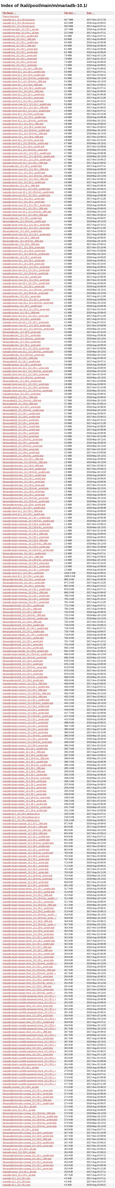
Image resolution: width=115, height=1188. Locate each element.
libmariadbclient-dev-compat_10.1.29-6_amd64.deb (28, 1142)
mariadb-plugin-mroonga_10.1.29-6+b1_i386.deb (27, 543)
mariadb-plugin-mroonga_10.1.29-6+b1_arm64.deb (28, 550)
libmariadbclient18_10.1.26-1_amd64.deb (23, 605)
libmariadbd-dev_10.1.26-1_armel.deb (22, 296)
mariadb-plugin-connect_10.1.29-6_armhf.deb (25, 732)
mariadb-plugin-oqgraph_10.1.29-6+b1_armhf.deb (27, 879)
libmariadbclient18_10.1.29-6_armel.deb (23, 670)
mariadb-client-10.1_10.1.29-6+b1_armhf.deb (25, 120)
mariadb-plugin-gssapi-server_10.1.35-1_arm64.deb (28, 892)
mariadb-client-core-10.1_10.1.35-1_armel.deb (26, 368)
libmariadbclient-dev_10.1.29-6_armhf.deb (24, 491)
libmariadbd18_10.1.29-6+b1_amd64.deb (23, 410)
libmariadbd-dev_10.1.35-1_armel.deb (22, 345)
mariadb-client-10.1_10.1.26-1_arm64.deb (23, 94)
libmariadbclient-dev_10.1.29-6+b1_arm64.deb (26, 501)
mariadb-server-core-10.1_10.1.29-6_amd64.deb (27, 159)
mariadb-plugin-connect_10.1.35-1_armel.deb (25, 739)
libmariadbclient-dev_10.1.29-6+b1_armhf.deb (26, 488)
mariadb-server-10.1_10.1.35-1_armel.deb (24, 286)
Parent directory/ (11, 16)
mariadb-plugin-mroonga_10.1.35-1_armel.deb (26, 570)
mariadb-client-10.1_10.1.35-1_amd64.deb (24, 508)
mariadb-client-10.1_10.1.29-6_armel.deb (23, 140)
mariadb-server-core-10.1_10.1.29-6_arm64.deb (26, 325)
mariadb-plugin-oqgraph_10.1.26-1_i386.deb (25, 827)
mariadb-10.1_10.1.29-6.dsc (17, 1181)
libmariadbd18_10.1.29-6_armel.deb (21, 449)
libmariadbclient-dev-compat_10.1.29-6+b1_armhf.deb (30, 1123)
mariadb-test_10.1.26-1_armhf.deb (20, 59)
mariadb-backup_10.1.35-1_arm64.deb (22, 365)
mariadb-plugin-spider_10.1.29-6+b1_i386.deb (26, 758)
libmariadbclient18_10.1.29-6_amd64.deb (23, 625)
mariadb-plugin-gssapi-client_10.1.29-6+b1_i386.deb (29, 970)
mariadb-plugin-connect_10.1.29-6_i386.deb (25, 696)
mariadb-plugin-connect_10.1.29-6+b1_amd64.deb (28, 703)
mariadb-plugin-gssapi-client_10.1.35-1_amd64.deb (28, 944)
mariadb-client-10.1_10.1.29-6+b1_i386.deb (24, 81)
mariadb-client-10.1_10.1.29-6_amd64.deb (24, 75)
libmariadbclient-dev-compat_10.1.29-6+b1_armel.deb (30, 1126)
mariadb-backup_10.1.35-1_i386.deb (21, 312)
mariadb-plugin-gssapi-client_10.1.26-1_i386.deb (27, 1032)
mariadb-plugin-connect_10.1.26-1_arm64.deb (26, 710)
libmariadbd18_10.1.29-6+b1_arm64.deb (23, 456)
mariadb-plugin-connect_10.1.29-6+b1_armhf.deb (27, 735)
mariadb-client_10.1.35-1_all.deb (19, 1110)
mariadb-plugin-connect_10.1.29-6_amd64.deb (26, 706)
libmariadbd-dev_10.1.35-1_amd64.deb (22, 218)
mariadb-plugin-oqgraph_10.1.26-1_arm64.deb (26, 849)
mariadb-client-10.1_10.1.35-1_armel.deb (23, 576)
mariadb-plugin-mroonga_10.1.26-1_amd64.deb (26, 589)
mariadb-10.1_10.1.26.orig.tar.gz (19, 26)
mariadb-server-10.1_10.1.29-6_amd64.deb (24, 127)
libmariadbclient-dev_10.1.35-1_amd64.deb (24, 475)
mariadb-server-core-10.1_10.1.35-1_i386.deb (25, 169)
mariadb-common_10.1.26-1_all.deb (21, 1129)
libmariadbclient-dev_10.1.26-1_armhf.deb (24, 586)
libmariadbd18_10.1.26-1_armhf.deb (21, 420)
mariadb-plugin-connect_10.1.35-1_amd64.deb (26, 700)
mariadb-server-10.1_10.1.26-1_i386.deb (23, 91)
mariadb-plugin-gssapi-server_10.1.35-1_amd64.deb (29, 888)
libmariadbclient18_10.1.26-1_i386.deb (22, 609)
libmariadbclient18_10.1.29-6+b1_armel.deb (25, 667)
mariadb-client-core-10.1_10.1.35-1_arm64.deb (26, 283)
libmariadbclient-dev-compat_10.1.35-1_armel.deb (28, 1090)
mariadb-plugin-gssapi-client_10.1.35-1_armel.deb (28, 967)
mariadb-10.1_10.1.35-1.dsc (17, 1185)
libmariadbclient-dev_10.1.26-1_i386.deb (23, 557)
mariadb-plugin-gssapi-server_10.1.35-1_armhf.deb (28, 908)
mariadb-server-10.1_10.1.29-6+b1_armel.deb (25, 293)
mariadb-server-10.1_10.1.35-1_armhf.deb (24, 260)
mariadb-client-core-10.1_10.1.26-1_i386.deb (25, 163)
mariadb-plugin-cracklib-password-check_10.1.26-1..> (29, 1071)
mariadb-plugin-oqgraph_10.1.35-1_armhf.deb (26, 866)
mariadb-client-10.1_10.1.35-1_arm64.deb (23, 514)
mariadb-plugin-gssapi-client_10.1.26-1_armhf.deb (28, 1048)
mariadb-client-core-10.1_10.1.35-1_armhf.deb (26, 384)
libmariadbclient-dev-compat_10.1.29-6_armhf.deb (28, 1133)
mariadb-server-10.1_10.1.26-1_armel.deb (24, 198)
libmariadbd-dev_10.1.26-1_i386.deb (21, 185)
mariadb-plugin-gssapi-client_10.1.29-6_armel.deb (28, 1006)
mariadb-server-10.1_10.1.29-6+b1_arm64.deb (26, 254)
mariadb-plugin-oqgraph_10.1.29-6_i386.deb (25, 833)
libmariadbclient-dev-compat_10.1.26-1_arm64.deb (28, 1165)
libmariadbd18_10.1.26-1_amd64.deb (21, 361)
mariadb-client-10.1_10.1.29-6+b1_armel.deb (25, 150)
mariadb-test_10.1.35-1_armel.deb (20, 62)
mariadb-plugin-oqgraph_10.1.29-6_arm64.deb (26, 856)
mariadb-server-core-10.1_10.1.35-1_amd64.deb (27, 153)
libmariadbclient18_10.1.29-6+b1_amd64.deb (25, 618)
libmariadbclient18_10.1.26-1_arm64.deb (23, 638)
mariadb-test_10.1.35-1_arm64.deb (20, 52)
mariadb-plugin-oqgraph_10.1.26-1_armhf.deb (26, 885)
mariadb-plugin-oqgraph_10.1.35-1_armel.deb (26, 862)
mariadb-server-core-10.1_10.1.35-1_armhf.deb (26, 267)
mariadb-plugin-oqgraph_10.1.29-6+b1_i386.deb (27, 830)
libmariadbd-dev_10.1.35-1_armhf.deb (22, 335)
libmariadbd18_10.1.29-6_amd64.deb (21, 417)
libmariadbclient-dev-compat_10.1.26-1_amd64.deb (28, 1155)
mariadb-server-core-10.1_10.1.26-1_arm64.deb (26, 234)
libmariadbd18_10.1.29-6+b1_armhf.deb (23, 439)
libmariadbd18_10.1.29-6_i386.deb (20, 404)
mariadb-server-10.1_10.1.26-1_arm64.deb (24, 182)
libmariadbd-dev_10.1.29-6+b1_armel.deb (23, 355)
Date (89, 13)
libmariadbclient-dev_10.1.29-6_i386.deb (23, 465)
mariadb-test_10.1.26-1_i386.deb (19, 39)
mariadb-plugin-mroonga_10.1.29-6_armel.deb (26, 563)
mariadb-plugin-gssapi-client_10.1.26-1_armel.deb (28, 1054)
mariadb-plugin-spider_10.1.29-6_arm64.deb (25, 810)
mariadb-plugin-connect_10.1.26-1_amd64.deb (26, 687)
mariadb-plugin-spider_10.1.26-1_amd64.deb (25, 749)
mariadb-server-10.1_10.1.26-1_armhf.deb (24, 202)
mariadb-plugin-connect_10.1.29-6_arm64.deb (26, 713)
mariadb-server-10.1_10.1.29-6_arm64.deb (24, 251)
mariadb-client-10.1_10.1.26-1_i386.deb (22, 68)
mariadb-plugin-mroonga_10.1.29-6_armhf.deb (26, 530)
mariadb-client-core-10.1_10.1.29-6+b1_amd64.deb (28, 192)
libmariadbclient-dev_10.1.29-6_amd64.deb (24, 469)
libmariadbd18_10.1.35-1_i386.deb (20, 397)
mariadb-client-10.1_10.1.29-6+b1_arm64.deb (25, 143)
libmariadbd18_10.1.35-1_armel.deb (21, 443)
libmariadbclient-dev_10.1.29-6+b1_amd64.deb (26, 472)
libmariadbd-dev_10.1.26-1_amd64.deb (22, 166)
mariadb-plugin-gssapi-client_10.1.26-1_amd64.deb (28, 1022)
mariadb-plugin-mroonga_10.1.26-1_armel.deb (26, 602)
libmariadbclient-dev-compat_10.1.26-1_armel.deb (28, 1168)
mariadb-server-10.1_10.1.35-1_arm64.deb (24, 173)
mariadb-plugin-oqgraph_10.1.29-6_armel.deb (26, 869)
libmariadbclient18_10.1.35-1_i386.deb (22, 612)
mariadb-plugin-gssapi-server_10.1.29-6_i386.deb (27, 921)
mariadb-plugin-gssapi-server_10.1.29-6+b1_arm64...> (30, 914)
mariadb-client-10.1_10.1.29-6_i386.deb (22, 85)
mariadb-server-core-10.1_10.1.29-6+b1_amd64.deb (29, 156)
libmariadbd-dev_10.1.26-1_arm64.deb (22, 277)
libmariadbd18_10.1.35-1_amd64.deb (21, 413)
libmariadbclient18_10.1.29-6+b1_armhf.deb (25, 657)
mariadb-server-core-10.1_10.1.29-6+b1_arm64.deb (28, 329)
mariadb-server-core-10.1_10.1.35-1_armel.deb (26, 299)
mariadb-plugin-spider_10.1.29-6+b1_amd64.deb (27, 765)
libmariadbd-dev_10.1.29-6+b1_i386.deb (23, 241)
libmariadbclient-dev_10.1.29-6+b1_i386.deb (25, 462)
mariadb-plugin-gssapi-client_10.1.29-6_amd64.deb (28, 980)
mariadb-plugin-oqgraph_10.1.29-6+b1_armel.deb (27, 875)
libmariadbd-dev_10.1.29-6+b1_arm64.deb (24, 377)
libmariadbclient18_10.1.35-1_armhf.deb (23, 664)
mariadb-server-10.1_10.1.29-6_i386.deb (23, 137)
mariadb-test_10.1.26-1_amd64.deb (20, 36)
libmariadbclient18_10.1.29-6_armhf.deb (23, 661)
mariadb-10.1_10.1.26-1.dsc (17, 1178)
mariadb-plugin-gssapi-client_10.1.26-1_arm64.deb (28, 1038)
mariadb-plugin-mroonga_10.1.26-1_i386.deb (25, 592)
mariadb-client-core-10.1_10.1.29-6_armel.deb (26, 374)
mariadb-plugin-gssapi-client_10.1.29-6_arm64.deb (28, 989)
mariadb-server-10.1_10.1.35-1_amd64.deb (24, 117)
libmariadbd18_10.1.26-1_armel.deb (21, 423)
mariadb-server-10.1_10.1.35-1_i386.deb (23, 124)
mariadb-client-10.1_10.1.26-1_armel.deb (23, 98)
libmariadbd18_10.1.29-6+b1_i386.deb (22, 400)
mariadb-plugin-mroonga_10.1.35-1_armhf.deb (26, 537)
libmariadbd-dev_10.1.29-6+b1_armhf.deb (23, 338)
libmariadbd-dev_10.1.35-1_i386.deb (21, 238)
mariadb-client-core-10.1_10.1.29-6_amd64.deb (26, 189)
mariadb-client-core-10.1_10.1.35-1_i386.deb (25, 208)
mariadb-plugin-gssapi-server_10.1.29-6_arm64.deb (28, 928)
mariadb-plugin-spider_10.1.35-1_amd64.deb (25, 762)
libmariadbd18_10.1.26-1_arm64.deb (21, 430)
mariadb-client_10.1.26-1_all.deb (19, 1175)
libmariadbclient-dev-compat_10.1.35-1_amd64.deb (28, 1103)
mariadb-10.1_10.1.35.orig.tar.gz (19, 23)
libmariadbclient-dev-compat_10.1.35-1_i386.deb (27, 1100)
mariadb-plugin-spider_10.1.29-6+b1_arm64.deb (27, 807)
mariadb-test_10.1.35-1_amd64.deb (20, 42)
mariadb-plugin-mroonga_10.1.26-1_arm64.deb (26, 596)
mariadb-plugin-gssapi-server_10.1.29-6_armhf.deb (28, 934)
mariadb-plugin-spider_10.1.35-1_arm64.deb (25, 775)
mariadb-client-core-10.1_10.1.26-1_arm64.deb (26, 270)
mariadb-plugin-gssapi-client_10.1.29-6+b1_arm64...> (29, 973)
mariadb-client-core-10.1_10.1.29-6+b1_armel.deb (28, 371)
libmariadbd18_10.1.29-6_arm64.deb (21, 452)
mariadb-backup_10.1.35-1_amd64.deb (22, 306)
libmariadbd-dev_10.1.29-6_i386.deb (21, 244)
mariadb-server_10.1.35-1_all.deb (19, 1106)
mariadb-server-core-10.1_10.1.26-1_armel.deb (26, 228)
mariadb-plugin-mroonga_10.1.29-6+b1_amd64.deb (28, 521)
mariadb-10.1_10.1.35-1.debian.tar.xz (21, 820)
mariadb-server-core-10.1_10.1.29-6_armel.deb (26, 309)
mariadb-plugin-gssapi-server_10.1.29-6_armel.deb (28, 931)
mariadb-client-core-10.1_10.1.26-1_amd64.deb (26, 111)
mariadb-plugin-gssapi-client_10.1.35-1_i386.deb (27, 947)
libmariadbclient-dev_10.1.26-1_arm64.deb (24, 579)
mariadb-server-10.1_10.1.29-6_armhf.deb (24, 247)
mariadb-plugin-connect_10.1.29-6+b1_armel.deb (27, 742)
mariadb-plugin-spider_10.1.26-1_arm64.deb (25, 804)
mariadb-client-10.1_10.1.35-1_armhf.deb (23, 573)
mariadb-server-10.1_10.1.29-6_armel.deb (24, 264)
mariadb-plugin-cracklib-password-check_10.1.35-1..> (29, 996)
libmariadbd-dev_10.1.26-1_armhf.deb (22, 319)
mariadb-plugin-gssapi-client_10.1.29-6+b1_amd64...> (30, 963)
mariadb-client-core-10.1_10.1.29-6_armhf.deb (26, 387)
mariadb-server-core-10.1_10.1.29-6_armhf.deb (26, 280)
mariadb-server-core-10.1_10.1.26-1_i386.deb (25, 107)
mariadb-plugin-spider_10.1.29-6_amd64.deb (25, 755)
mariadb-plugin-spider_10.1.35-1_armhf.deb (24, 784)
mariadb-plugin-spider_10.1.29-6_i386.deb (24, 771)
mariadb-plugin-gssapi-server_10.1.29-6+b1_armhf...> (29, 924)
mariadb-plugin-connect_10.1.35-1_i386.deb (25, 690)
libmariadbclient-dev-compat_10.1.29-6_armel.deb (28, 1146)
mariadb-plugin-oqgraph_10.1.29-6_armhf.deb (26, 882)
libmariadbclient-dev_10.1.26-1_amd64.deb (24, 553)
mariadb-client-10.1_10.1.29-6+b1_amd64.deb (26, 78)
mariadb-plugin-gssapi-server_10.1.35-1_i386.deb (27, 895)
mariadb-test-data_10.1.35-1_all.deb (21, 29)
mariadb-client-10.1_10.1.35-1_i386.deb (22, 511)
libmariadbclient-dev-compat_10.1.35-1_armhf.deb (28, 1094)
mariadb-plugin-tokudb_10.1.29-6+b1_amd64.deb (27, 654)
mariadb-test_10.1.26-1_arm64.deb (20, 49)
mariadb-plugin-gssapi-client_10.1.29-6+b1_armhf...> (29, 993)
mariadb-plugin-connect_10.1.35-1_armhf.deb (25, 722)
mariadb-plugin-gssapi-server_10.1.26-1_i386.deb (27, 950)
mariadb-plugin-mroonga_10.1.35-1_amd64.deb (26, 518)
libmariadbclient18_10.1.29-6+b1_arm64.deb (25, 677)
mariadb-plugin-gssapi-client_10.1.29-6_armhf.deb (28, 1015)
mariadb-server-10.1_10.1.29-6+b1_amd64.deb (26, 130)
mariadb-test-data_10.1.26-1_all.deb (21, 33)
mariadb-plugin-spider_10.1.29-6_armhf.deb (24, 781)
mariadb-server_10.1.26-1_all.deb (19, 1172)
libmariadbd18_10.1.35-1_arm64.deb (21, 426)
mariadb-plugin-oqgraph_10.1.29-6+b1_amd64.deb (28, 843)
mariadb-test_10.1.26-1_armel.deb (20, 55)
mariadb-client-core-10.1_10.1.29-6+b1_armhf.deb (28, 390)
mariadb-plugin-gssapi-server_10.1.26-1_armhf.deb (28, 957)
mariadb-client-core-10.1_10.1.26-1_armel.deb (26, 316)
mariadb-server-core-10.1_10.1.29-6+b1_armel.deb (28, 303)
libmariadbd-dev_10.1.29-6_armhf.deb (22, 342)
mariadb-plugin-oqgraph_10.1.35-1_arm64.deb (26, 859)
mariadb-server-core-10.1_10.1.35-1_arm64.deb (26, 205)
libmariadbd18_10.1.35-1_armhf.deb (21, 433)
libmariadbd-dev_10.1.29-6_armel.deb (22, 332)
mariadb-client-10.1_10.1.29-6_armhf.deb (23, 114)
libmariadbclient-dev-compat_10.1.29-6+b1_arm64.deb (30, 1120)
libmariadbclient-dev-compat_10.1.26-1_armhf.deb (28, 1162)
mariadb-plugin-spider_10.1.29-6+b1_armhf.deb (26, 778)
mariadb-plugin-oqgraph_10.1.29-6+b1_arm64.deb (28, 853)
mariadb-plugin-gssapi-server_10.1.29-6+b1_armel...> (29, 918)
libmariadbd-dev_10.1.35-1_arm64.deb (22, 257)
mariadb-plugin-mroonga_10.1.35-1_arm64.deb (26, 566)
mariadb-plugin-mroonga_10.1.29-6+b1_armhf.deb (28, 527)
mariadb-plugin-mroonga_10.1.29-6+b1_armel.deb (28, 560)
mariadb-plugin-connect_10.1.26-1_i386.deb (25, 683)
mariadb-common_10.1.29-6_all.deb (21, 1087)
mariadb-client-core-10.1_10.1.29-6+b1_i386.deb (27, 212)
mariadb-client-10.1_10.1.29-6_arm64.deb (23, 146)
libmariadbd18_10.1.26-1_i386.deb (20, 358)
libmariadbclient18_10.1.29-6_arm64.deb (23, 680)
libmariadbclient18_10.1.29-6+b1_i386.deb (24, 615)
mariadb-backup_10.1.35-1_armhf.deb (22, 394)
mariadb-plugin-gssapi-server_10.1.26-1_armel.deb (28, 960)
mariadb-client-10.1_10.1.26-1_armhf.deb (23, 101)
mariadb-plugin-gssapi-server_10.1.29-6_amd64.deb (29, 911)
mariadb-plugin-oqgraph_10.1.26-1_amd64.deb (26, 836)
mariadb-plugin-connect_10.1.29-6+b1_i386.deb (27, 693)
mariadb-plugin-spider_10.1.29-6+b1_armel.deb (26, 797)
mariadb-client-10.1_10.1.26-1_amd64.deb (24, 72)
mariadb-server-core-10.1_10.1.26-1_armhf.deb (26, 225)
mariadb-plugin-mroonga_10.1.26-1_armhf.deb (26, 599)
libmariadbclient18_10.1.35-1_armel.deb (23, 674)
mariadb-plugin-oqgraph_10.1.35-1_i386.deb (25, 823)
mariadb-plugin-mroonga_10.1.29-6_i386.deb (25, 540)
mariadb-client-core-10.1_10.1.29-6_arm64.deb (26, 348)
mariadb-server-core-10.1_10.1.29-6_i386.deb (25, 179)
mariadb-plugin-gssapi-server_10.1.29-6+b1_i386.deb (29, 905)
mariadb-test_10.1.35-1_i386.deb (19, 45)
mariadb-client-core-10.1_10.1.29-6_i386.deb (25, 215)
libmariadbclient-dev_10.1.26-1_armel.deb (24, 583)
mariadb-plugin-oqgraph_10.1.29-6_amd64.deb (26, 846)
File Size (68, 13)
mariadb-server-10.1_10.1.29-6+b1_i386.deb (25, 133)
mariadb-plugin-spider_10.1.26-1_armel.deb (24, 788)
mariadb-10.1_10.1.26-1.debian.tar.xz (21, 814)
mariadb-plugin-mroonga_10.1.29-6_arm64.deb (26, 547)
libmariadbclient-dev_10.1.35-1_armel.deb (24, 495)
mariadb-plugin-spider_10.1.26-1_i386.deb (24, 752)
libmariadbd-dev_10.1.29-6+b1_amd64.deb (24, 221)
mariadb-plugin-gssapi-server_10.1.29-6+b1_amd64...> (30, 898)
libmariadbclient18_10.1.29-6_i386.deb (22, 622)
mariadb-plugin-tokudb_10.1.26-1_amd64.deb (25, 628)
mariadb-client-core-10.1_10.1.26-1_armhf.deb (26, 322)
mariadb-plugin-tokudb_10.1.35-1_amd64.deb (25, 635)
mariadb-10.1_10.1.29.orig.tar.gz (19, 20)
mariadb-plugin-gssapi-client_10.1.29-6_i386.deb (27, 986)
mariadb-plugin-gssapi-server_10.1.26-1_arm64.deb (28, 954)
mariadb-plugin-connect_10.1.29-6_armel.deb (25, 745)
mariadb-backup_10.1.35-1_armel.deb (22, 407)
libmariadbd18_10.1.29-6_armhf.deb (21, 436)
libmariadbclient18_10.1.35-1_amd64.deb (23, 631)
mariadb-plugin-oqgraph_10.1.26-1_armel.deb (26, 872)
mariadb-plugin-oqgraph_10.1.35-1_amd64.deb (26, 840)
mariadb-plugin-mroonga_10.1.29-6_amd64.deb (26, 524)
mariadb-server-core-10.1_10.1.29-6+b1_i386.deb (27, 176)
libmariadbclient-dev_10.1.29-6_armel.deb (24, 485)
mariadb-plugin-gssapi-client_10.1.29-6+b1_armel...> (29, 983)
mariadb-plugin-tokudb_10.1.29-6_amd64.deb (25, 651)
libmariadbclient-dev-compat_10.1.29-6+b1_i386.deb (29, 1113)
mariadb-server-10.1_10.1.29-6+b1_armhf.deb (25, 273)
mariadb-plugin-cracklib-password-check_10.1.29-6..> (29, 1019)
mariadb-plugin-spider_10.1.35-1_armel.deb (24, 794)
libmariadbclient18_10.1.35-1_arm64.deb (23, 648)
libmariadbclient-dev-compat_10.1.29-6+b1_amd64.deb (30, 1116)
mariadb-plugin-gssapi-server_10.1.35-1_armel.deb (28, 902)
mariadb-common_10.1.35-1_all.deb (21, 1067)
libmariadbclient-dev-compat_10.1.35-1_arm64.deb (28, 1097)
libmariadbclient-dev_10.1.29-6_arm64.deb (24, 504)
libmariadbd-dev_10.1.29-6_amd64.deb (22, 231)
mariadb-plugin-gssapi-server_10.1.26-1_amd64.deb (29, 941)
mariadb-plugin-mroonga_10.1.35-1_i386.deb (25, 534)
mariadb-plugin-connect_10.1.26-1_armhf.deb (25, 726)
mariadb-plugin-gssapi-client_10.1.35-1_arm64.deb (28, 937)
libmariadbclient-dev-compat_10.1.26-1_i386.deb (27, 1159)
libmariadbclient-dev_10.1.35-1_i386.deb (23, 459)
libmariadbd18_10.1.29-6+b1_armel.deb (23, 446)
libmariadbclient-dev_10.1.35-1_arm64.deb (24, 478)
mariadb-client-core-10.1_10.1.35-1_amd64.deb (26, 195)
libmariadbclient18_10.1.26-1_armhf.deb (23, 641)
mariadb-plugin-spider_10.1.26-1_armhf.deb (24, 791)
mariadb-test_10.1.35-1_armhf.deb (20, 65)
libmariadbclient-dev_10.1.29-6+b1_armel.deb (26, 498)
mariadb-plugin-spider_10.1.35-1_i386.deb (24, 768)
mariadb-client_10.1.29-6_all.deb (19, 1152)
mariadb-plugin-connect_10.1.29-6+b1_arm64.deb (28, 716)
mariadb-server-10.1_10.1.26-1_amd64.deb (24, 88)
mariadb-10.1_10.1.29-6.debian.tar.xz (21, 817)
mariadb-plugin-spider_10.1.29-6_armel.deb (24, 801)
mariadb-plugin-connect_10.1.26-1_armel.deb (25, 729)
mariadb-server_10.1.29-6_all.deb (19, 1149)
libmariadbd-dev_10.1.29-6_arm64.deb (22, 381)
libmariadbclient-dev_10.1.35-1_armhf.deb (24, 482)
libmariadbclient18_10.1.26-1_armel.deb (23, 644)
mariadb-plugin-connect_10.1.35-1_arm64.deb (26, 719)
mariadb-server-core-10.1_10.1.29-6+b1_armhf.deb (28, 290)
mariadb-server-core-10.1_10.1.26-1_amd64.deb (27, 104)
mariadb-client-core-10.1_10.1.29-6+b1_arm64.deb (28, 351)
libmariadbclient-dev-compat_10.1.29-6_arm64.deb (28, 1136)
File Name (8, 13)
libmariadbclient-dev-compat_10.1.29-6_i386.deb (27, 1139)
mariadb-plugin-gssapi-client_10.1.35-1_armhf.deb (28, 976)
